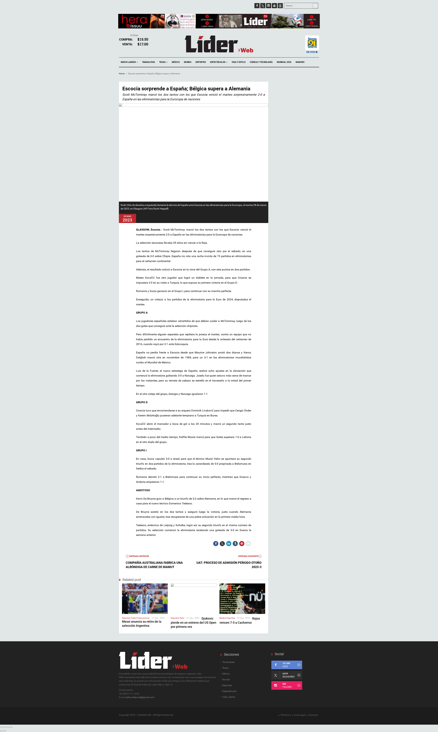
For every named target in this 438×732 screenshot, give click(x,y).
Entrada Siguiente (248, 556)
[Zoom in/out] (11, 727)
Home (122, 73)
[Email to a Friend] (248, 543)
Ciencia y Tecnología (261, 62)
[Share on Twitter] (222, 543)
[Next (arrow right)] (4, 730)
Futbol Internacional (140, 618)
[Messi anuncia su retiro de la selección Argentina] (145, 598)
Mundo (187, 62)
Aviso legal (299, 715)
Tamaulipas (148, 62)
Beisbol (223, 618)
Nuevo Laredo (128, 62)
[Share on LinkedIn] (228, 543)
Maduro (300, 62)
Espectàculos (229, 691)
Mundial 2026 (284, 62)
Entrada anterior (139, 556)
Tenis (181, 618)
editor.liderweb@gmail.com (140, 697)
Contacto (313, 715)
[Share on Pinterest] (241, 543)
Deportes (201, 62)
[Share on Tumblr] (235, 543)
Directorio (286, 715)
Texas (162, 62)
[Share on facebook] (215, 543)
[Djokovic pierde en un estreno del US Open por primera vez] (193, 598)
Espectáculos (218, 62)
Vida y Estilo (239, 62)
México (176, 62)
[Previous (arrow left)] (1, 730)
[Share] (4, 727)
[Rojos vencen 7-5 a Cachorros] (242, 598)
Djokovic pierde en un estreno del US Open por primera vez (193, 622)
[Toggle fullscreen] (8, 727)
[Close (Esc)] (1, 727)
